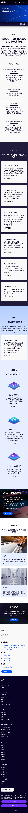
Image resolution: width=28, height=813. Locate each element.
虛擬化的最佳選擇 (14, 89)
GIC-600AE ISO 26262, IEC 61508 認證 (15, 645)
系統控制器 (6, 8)
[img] (14, 544)
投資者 (2, 769)
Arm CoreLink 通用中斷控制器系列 (14, 156)
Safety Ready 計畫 (10, 340)
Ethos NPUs (4, 692)
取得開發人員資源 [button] (6, 671)
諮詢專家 (14, 607)
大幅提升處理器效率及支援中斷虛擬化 (14, 40)
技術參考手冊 (7, 201)
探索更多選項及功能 (14, 374)
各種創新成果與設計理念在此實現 (14, 531)
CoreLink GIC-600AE (11, 213)
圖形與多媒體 (14, 430)
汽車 (4, 556)
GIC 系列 (14, 150)
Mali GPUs (3, 690)
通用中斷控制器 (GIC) (11, 11)
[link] (3, 2)
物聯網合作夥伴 (5, 736)
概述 (14, 34)
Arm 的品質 (4, 779)
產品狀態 (3, 754)
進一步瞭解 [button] (8, 513)
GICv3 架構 (7, 655)
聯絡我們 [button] (13, 620)
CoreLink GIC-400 (10, 287)
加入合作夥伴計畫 (5, 727)
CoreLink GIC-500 (10, 264)
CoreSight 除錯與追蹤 (14, 466)
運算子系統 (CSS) (5, 685)
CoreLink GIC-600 (10, 239)
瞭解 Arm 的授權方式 (12, 493)
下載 (2, 747)
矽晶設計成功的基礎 (14, 322)
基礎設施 (6, 588)
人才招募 (3, 776)
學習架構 (3, 712)
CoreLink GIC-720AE (11, 165)
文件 (2, 745)
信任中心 (3, 781)
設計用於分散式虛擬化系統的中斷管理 (14, 71)
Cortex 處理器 (14, 395)
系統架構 (3, 717)
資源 (3, 631)
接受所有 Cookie (14, 805)
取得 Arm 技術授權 (5, 704)
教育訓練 (3, 759)
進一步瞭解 (7, 178)
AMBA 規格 (7, 661)
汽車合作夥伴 (4, 734)
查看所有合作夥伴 (5, 729)
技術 (14, 317)
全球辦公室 (4, 772)
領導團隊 (3, 767)
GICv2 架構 (7, 658)
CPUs (2, 687)
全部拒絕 (14, 801)
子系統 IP (3, 697)
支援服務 (3, 756)
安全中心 (3, 752)
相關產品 (14, 370)
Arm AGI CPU (4, 683)
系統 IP (3, 699)
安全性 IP (3, 694)
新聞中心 (3, 774)
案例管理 (3, 749)
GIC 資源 (4, 635)
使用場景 (14, 525)
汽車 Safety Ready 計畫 (14, 121)
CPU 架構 (3, 714)
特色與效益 (14, 64)
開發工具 (3, 701)
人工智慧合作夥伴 (5, 732)
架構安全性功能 (5, 719)
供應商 (2, 783)
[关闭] (26, 794)
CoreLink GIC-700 (10, 190)
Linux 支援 (14, 104)
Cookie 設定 (14, 810)
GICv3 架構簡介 (8, 667)
